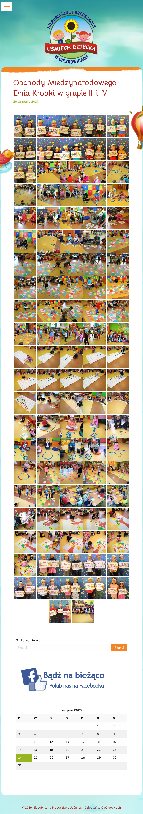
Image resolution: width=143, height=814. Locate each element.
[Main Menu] (7, 7)
